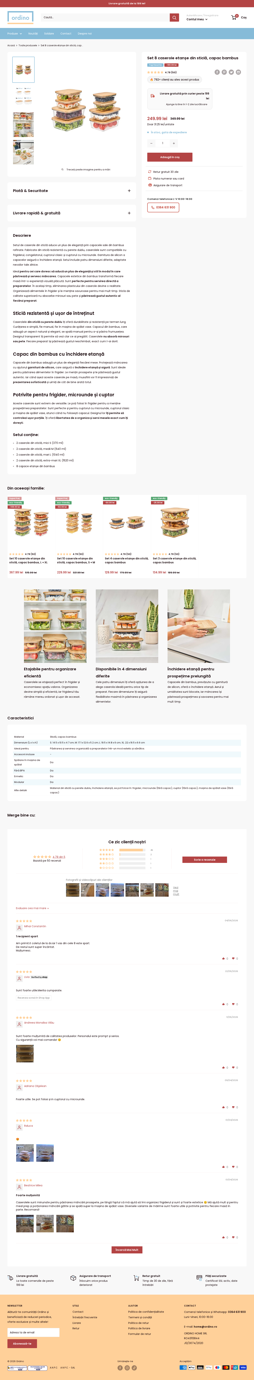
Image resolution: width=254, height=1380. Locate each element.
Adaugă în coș (170, 157)
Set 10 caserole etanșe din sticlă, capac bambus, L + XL (28, 560)
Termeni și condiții (140, 1317)
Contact (65, 33)
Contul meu (196, 19)
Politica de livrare (139, 1328)
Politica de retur (138, 1323)
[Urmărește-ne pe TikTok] (134, 1367)
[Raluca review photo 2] (45, 1153)
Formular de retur (139, 1334)
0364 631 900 (165, 207)
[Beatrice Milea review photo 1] (25, 1224)
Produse (12, 33)
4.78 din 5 (59, 857)
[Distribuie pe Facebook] (217, 72)
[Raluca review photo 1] (25, 1153)
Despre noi (85, 33)
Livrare (77, 1323)
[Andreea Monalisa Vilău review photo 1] (25, 1054)
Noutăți (33, 33)
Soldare (49, 33)
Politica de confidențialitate (146, 1312)
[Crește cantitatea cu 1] (174, 143)
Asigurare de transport (167, 185)
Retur (76, 1328)
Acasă (11, 45)
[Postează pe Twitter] (231, 72)
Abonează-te (22, 1344)
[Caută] (174, 17)
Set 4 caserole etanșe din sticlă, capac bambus (127, 560)
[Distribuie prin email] (238, 72)
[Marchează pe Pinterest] (224, 72)
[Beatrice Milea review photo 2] (45, 1224)
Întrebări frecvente (85, 1317)
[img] (24, 921)
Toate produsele (28, 45)
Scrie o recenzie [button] (205, 860)
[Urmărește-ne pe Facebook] (120, 1367)
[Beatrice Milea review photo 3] (65, 1224)
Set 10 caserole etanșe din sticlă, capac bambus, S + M (76, 560)
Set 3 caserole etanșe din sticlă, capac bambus (174, 560)
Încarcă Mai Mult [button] (127, 1250)
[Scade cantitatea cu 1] (151, 143)
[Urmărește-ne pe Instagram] (127, 1367)
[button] (155, 72)
